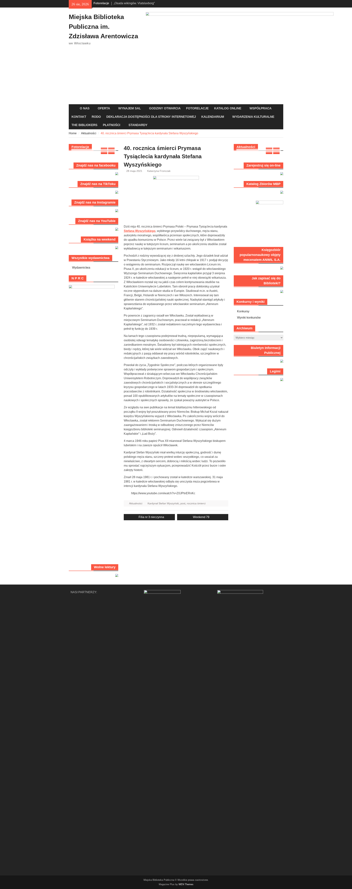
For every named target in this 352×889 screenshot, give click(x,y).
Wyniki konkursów (249, 317)
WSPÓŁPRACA (261, 108)
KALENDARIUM (212, 117)
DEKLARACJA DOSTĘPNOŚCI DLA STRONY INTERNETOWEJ (151, 117)
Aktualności (135, 503)
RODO (96, 117)
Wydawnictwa (81, 267)
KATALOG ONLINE (227, 108)
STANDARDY (138, 125)
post (182, 503)
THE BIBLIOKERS (84, 125)
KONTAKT (79, 117)
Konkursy (243, 311)
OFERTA (104, 108)
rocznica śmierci (196, 503)
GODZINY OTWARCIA (165, 108)
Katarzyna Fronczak (158, 170)
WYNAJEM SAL (129, 108)
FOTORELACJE (197, 108)
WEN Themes (186, 884)
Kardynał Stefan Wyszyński (163, 503)
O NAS (84, 108)
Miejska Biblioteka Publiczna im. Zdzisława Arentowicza (103, 26)
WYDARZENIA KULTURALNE (253, 117)
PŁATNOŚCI (111, 125)
